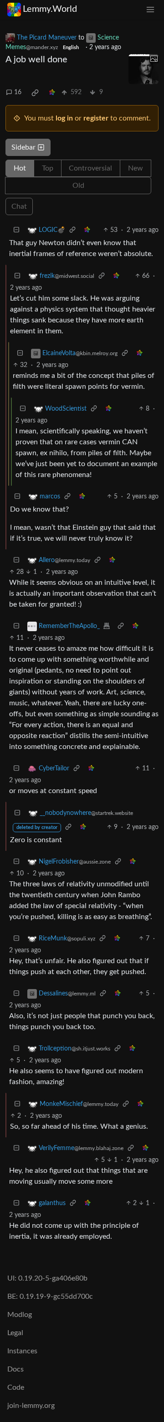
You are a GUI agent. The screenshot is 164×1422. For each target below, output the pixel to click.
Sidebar (23, 147)
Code (15, 1387)
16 (17, 92)
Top (47, 168)
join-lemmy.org (31, 1405)
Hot (20, 168)
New (135, 168)
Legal (15, 1333)
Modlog (19, 1314)
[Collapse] (16, 230)
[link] (35, 92)
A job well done (36, 59)
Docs (15, 1369)
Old (78, 185)
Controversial (90, 168)
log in (64, 118)
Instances (22, 1351)
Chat (19, 206)
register (95, 118)
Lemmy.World (50, 9)
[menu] (150, 9)
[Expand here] (143, 69)
